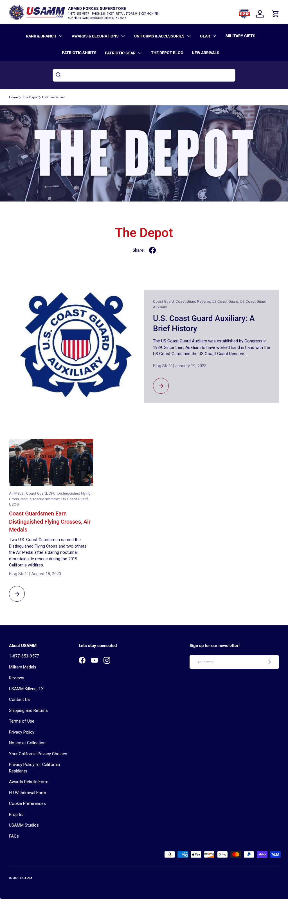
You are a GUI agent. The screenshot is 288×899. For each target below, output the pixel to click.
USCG (14, 504)
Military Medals (22, 667)
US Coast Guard (53, 97)
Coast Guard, (164, 301)
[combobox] (144, 75)
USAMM (26, 878)
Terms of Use (21, 721)
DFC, (53, 493)
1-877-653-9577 (24, 656)
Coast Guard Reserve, (194, 301)
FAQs (14, 836)
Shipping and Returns (28, 710)
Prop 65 (16, 814)
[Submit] (59, 75)
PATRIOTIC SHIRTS (79, 52)
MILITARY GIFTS (240, 36)
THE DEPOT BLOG (167, 52)
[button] (275, 14)
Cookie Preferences (27, 803)
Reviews (16, 677)
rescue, (27, 499)
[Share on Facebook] (152, 250)
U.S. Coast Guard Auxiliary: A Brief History (204, 323)
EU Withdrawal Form (27, 792)
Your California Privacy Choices (38, 753)
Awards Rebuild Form (28, 781)
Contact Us (19, 699)
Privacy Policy (21, 732)
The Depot (30, 97)
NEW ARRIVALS (205, 52)
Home (13, 97)
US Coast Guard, (226, 301)
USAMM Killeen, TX (26, 688)
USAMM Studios (24, 825)
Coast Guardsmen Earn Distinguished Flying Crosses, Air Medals (50, 521)
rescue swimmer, (47, 499)
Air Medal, (17, 493)
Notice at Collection (27, 742)
